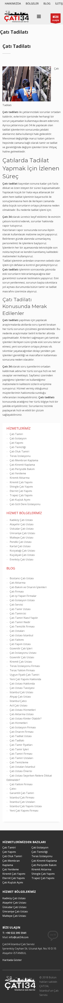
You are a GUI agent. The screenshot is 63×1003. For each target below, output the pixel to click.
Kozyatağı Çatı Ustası (22, 550)
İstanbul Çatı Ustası (21, 692)
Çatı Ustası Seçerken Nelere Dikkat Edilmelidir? (29, 778)
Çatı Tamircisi (18, 613)
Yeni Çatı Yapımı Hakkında (25, 679)
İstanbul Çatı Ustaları (22, 802)
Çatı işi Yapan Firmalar (23, 596)
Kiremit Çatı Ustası (21, 661)
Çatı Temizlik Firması (22, 626)
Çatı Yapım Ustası (20, 644)
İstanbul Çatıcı (18, 701)
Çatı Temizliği (18, 447)
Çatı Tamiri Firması (21, 753)
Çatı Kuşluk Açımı (20, 499)
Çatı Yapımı (16, 443)
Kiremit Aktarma (19, 477)
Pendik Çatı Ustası (21, 542)
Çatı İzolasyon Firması (23, 727)
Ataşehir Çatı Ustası (21, 524)
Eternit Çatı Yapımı (21, 491)
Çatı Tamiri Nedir (20, 622)
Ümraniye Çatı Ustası (22, 533)
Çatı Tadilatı (17, 740)
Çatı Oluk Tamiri (19, 451)
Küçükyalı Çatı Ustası (22, 555)
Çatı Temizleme (19, 762)
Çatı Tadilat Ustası (21, 736)
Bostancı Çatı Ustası (22, 578)
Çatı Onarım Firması (21, 732)
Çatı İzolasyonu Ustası (23, 653)
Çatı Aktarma (17, 582)
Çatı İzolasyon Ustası (22, 600)
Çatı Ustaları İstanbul (22, 766)
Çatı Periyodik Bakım (22, 469)
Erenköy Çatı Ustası (21, 559)
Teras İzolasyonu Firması (25, 666)
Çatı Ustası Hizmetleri (23, 710)
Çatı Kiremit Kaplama (22, 464)
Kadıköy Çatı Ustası (21, 520)
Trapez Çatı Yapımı (21, 495)
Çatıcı (13, 788)
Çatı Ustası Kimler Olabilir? (26, 718)
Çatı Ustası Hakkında (22, 683)
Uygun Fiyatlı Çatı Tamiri (24, 674)
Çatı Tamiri (16, 434)
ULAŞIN (55, 18)
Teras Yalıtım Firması (22, 670)
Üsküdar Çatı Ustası (22, 528)
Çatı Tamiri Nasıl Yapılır (24, 618)
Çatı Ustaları (17, 631)
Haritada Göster (12, 960)
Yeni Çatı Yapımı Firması (24, 810)
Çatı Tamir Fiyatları (21, 745)
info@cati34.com (18, 937)
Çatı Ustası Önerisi (21, 771)
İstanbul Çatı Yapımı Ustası (26, 806)
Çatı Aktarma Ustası (22, 714)
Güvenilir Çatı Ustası (22, 657)
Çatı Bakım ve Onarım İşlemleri (28, 587)
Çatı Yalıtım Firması (21, 784)
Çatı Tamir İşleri (19, 749)
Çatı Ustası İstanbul (21, 635)
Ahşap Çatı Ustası (20, 696)
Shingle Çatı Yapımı (21, 486)
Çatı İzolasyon (18, 438)
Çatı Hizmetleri (18, 723)
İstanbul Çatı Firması (22, 797)
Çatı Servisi (16, 604)
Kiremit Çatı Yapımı (21, 482)
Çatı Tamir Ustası (20, 609)
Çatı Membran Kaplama (24, 460)
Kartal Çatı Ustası (20, 546)
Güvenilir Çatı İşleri (21, 648)
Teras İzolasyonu (20, 456)
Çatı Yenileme (18, 473)
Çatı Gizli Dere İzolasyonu (25, 504)
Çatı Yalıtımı (17, 639)
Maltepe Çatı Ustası (21, 537)
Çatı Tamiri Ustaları (21, 758)
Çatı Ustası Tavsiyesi (22, 688)
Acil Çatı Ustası (18, 705)
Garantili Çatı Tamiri (22, 793)
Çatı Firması (17, 591)
